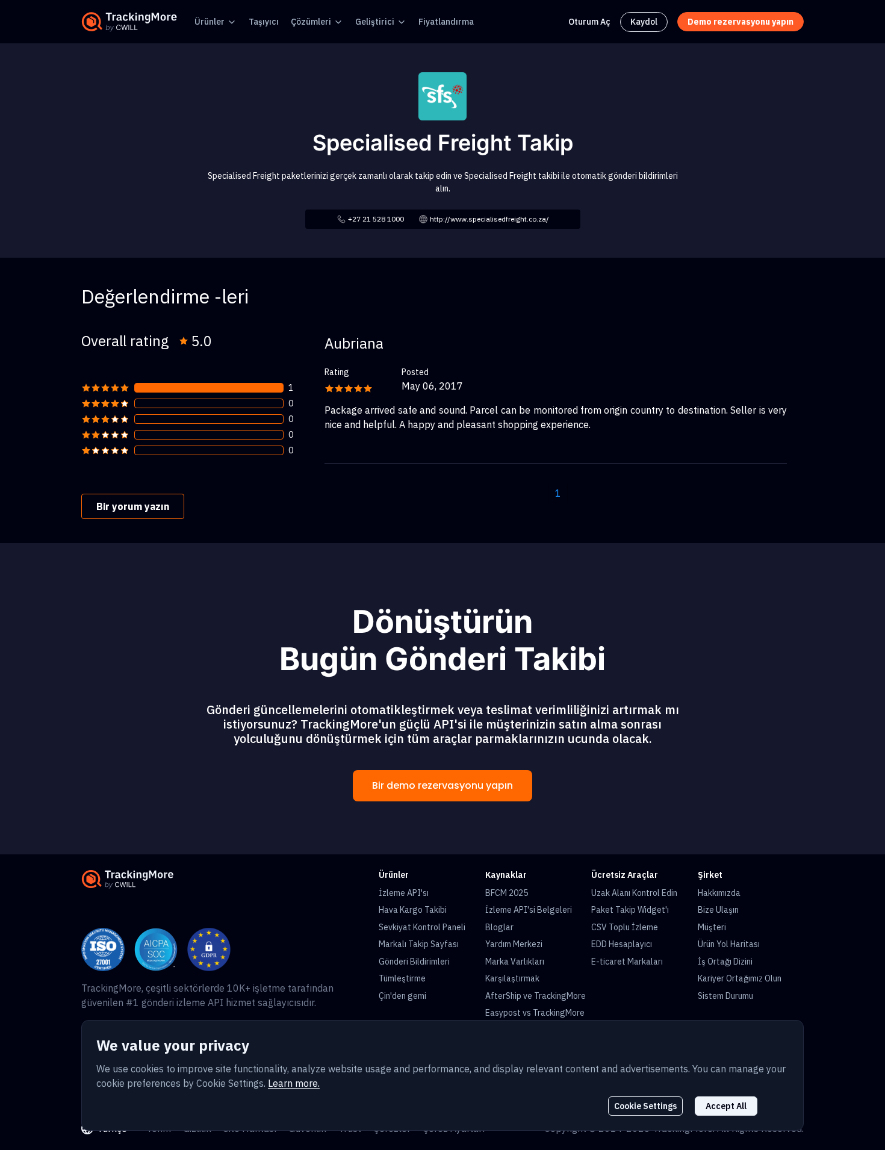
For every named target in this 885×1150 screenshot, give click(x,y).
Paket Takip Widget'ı (630, 909)
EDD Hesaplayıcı (621, 944)
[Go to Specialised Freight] (442, 95)
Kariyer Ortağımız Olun (739, 978)
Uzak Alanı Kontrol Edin (634, 892)
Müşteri (712, 927)
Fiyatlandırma (446, 21)
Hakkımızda (719, 892)
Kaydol (643, 21)
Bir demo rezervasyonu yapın (442, 785)
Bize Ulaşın (718, 909)
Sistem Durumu (725, 995)
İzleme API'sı (404, 892)
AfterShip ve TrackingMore (535, 995)
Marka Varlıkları (514, 961)
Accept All (726, 1106)
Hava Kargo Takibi (413, 909)
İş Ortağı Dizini (725, 961)
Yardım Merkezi (513, 944)
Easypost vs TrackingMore (535, 1012)
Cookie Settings (645, 1106)
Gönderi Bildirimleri (414, 961)
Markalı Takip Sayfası (419, 944)
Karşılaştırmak (512, 978)
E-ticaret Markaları (627, 961)
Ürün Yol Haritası (729, 944)
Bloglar (499, 927)
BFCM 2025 (506, 892)
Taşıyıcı (264, 21)
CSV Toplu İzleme (624, 927)
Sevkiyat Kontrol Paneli (422, 927)
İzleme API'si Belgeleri (528, 909)
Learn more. (294, 1083)
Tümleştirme (402, 978)
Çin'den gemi (402, 995)
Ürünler (209, 21)
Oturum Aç (589, 21)
